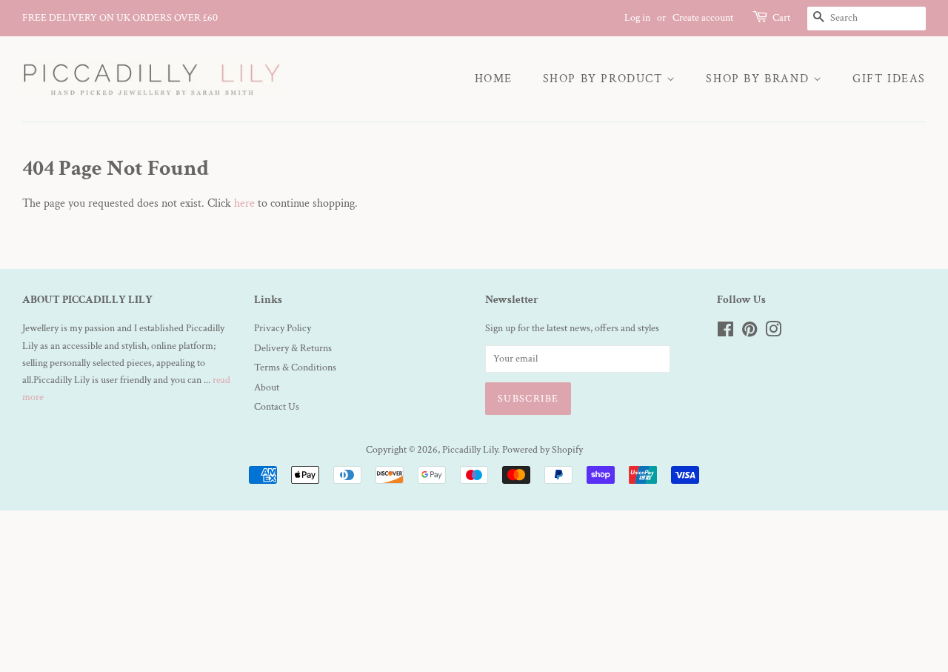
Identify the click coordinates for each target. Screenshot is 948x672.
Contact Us (276, 406)
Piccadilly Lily (470, 449)
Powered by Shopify (542, 449)
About (266, 387)
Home (494, 79)
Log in (637, 17)
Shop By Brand (759, 79)
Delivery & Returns (293, 348)
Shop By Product (605, 79)
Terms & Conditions (295, 367)
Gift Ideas (889, 79)
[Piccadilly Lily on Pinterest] (749, 332)
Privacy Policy (282, 328)
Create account (702, 17)
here (244, 203)
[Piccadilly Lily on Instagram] (773, 332)
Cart (781, 17)
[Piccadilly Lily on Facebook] (725, 332)
